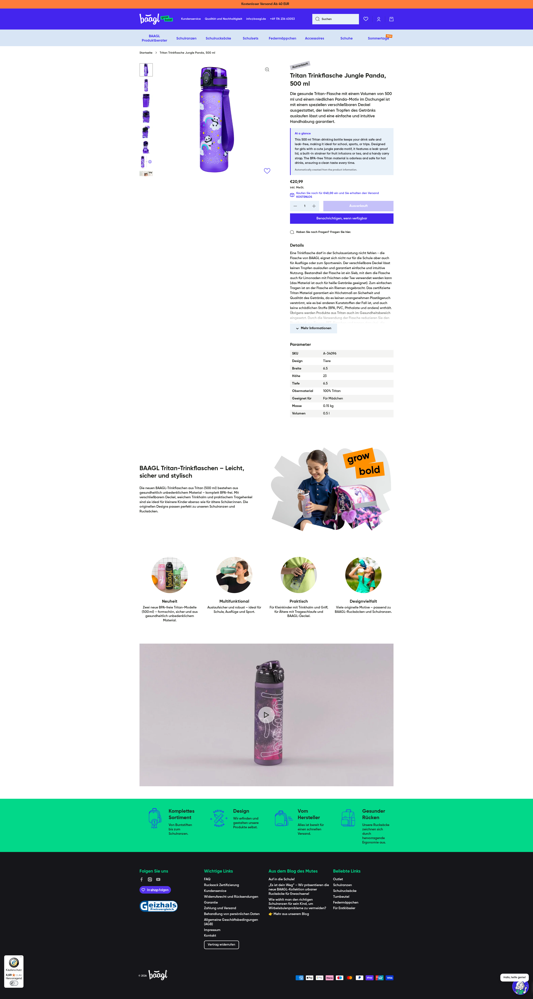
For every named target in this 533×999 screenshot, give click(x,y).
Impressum (212, 930)
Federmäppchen (345, 902)
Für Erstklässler (344, 908)
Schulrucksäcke (344, 891)
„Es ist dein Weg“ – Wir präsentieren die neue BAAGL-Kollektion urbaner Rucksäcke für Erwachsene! (299, 890)
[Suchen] (316, 19)
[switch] (14, 983)
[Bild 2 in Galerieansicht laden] (146, 85)
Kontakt (210, 935)
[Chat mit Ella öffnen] (520, 986)
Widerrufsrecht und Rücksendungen (231, 897)
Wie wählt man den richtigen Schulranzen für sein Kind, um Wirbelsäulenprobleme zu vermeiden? (297, 904)
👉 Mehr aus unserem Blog (289, 914)
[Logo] (156, 19)
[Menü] (21, 957)
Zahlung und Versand (220, 908)
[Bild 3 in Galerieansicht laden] (146, 100)
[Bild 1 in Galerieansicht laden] (146, 70)
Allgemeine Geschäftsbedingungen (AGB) (231, 922)
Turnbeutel (341, 897)
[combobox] (335, 19)
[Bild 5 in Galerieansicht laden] (146, 131)
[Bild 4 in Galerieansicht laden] (146, 116)
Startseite (145, 52)
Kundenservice (215, 891)
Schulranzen (342, 885)
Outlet (338, 879)
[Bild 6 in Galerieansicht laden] (146, 146)
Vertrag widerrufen (221, 944)
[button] (391, 19)
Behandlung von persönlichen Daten (232, 914)
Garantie (211, 902)
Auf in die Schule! (282, 879)
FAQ (207, 879)
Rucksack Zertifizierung (221, 885)
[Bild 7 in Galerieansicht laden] (146, 162)
